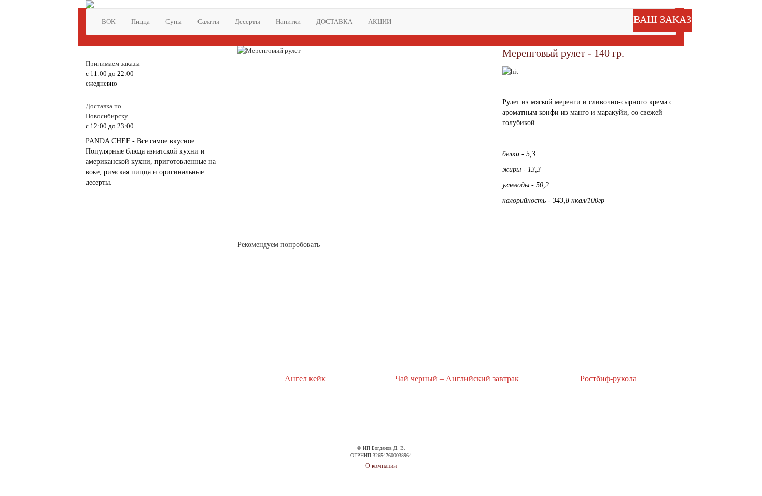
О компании (381, 466)
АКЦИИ (379, 21)
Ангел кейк (305, 378)
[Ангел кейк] (305, 313)
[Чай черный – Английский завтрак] (457, 313)
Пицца (140, 21)
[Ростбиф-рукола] (608, 313)
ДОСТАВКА (334, 21)
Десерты (247, 21)
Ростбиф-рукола (608, 378)
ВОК (109, 21)
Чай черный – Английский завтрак (457, 378)
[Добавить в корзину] (286, 414)
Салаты (208, 21)
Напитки (288, 21)
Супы (173, 21)
